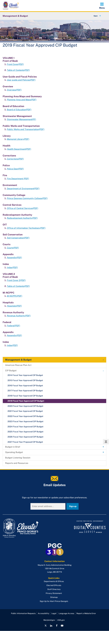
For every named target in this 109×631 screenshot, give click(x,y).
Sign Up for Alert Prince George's (54, 601)
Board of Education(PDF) (19, 109)
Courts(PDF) (13, 247)
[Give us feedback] (106, 441)
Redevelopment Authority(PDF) (22, 218)
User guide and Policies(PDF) (21, 80)
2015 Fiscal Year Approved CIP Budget (25, 380)
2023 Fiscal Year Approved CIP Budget (25, 421)
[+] (95, 15)
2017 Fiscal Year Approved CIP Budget (25, 390)
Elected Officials (54, 585)
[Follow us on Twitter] (45, 625)
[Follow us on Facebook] (56, 625)
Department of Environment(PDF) (23, 188)
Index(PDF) (12, 267)
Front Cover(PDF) (15, 64)
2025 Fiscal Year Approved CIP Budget (25, 431)
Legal (53, 613)
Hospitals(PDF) (14, 306)
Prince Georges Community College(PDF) (27, 198)
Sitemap (54, 597)
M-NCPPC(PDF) (14, 296)
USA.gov (61, 620)
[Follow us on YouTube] (62, 625)
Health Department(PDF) (19, 149)
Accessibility (43, 613)
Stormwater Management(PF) (21, 119)
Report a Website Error (86, 613)
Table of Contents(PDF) (18, 70)
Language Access (66, 613)
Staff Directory (53, 589)
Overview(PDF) (14, 90)
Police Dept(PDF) (15, 169)
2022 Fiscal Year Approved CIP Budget (25, 416)
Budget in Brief (12, 447)
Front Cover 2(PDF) (16, 280)
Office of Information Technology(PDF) (26, 228)
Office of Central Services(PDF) (22, 208)
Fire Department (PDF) (18, 178)
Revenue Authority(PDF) (19, 315)
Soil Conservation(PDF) (18, 238)
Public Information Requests (23, 613)
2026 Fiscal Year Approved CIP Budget (25, 437)
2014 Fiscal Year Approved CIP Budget (25, 375)
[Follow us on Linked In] (51, 625)
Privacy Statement (54, 593)
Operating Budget (14, 452)
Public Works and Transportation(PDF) (25, 129)
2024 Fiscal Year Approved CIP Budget (25, 426)
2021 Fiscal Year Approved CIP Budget (25, 411)
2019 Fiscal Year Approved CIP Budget (26, 401)
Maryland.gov (49, 620)
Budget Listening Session (17, 457)
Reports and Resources (16, 463)
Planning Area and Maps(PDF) (21, 99)
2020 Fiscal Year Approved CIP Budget (25, 406)
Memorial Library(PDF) (18, 139)
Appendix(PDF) (14, 257)
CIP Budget (10, 370)
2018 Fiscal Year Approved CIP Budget (25, 396)
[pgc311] (28, 528)
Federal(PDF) (13, 325)
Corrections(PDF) (15, 159)
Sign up (73, 506)
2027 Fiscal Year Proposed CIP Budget (25, 442)
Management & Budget (15, 16)
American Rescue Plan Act (18, 365)
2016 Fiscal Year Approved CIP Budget (25, 385)
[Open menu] (102, 5)
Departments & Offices (54, 581)
